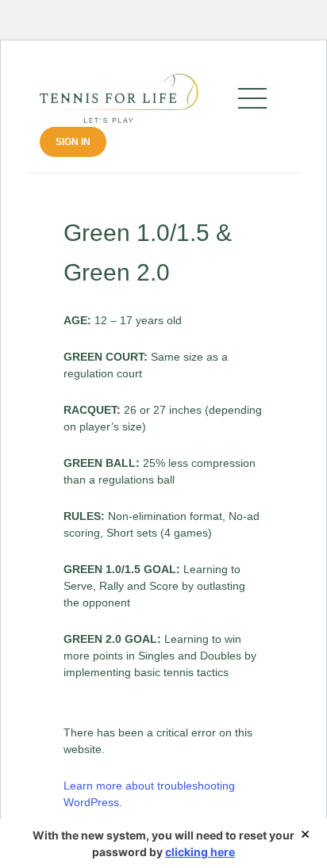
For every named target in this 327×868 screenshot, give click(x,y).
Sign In (73, 141)
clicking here (200, 851)
